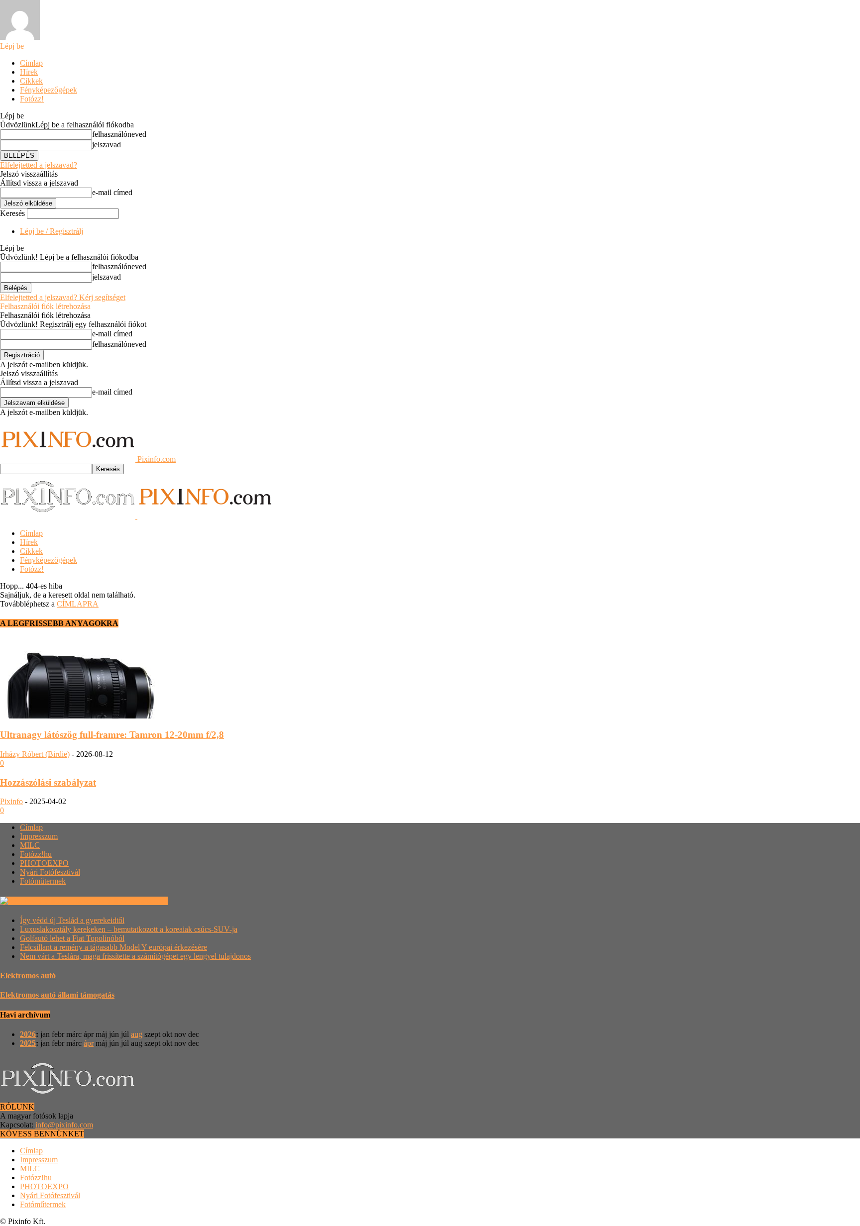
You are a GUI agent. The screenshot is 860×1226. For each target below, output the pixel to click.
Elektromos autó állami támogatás (57, 995)
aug (136, 1034)
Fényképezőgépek (48, 90)
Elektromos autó (28, 975)
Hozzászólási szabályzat (48, 782)
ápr (89, 1043)
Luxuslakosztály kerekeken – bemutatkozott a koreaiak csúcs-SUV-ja (128, 929)
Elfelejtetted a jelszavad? (38, 165)
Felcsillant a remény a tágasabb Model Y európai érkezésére (113, 947)
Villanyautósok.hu (137, 901)
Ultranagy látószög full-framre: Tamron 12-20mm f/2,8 (112, 734)
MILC (30, 845)
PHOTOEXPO (44, 863)
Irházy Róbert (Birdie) (35, 754)
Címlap (31, 63)
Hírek (29, 72)
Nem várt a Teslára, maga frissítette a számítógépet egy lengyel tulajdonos (135, 956)
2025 (28, 1043)
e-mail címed (112, 192)
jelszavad (106, 144)
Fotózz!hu (36, 854)
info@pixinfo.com (64, 1125)
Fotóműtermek (43, 881)
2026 (28, 1034)
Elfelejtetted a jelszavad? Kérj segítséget (62, 297)
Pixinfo (11, 801)
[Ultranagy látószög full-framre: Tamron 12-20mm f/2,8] (80, 716)
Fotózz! (32, 99)
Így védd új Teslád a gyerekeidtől (72, 920)
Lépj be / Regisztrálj (51, 231)
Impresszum (39, 836)
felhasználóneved (119, 134)
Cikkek (31, 81)
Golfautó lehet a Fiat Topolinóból (72, 938)
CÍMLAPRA (78, 604)
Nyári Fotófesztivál (50, 872)
